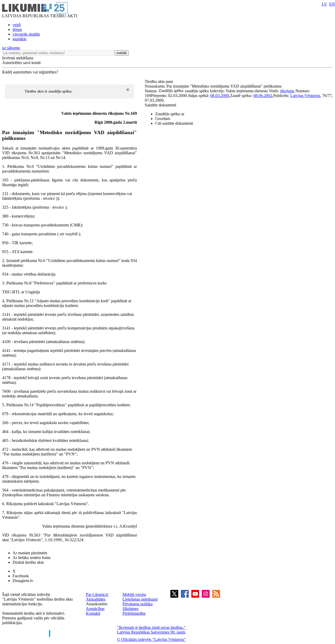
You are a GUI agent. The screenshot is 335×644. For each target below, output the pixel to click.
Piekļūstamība (134, 613)
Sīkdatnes (130, 608)
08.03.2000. (220, 95)
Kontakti (93, 613)
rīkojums (287, 91)
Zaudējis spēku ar (169, 114)
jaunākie (19, 39)
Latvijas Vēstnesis (305, 95)
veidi (17, 24)
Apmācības (95, 608)
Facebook (21, 576)
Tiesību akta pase (159, 81)
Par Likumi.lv (97, 594)
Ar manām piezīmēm (30, 553)
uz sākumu (11, 47)
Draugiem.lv (23, 580)
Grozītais (162, 118)
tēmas (17, 29)
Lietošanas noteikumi (140, 599)
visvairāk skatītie (26, 34)
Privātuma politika (137, 604)
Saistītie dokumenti (160, 105)
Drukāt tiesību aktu (28, 562)
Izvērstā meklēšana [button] (17, 58)
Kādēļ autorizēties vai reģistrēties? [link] (30, 72)
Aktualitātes (95, 599)
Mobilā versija (134, 594)
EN (332, 4)
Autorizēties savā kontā (21, 62)
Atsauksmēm (96, 604)
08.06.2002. (263, 95)
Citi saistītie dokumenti (174, 123)
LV (324, 4)
